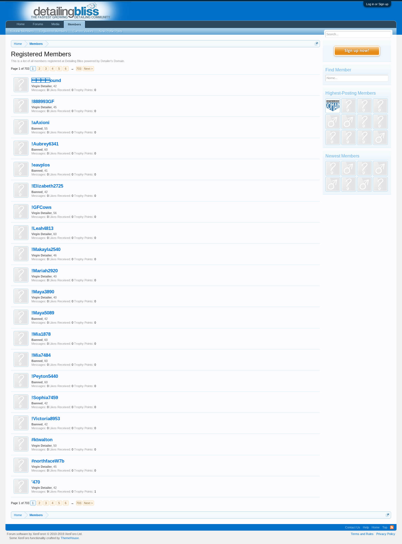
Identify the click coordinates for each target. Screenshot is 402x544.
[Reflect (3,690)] (332, 137)
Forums (38, 24)
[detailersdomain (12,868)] (332, 105)
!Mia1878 (41, 334)
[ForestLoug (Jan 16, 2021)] (348, 168)
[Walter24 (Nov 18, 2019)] (380, 184)
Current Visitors (83, 31)
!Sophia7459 (44, 397)
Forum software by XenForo (44, 534)
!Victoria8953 (45, 418)
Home (21, 24)
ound (46, 80)
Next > (88, 68)
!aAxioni (40, 122)
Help (366, 527)
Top (384, 527)
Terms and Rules (362, 534)
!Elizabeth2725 (47, 186)
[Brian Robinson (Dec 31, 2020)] (380, 168)
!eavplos (40, 165)
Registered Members (53, 31)
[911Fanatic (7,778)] (364, 105)
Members (74, 24)
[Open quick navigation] (316, 43)
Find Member (338, 70)
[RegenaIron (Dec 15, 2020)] (332, 184)
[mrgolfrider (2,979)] (380, 137)
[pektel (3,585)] (348, 137)
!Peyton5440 (44, 376)
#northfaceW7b (47, 461)
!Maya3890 (42, 291)
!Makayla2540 (45, 249)
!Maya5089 (42, 312)
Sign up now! (357, 51)
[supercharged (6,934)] (380, 105)
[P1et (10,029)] (348, 105)
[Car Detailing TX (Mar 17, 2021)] (332, 168)
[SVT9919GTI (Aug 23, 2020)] (364, 184)
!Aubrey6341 (45, 144)
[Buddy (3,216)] (364, 137)
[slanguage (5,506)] (332, 121)
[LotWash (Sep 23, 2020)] (348, 184)
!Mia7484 (41, 355)
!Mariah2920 (44, 270)
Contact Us (352, 527)
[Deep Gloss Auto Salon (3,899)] (380, 121)
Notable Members (22, 31)
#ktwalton (42, 439)
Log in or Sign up (377, 4)
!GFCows (41, 207)
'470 (35, 482)
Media (55, 24)
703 (78, 68)
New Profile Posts (111, 31)
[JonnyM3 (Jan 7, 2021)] (364, 168)
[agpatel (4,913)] (348, 121)
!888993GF (42, 101)
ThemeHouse (70, 538)
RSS (392, 527)
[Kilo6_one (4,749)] (364, 121)
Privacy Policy (385, 534)
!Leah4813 (42, 228)
